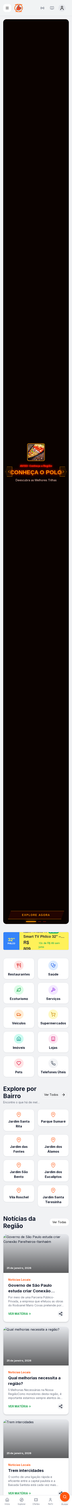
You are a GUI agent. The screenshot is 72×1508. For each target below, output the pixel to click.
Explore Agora (36, 915)
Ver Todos (51, 1094)
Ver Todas (59, 1222)
